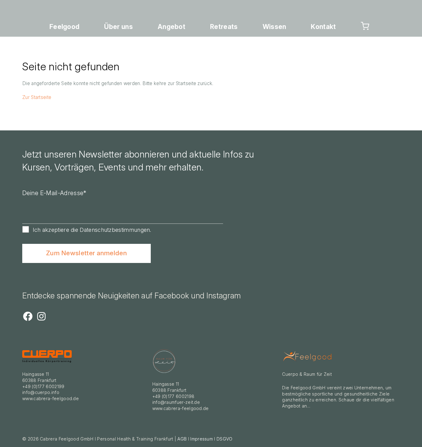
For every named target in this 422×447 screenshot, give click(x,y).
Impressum (201, 438)
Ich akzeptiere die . (92, 230)
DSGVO (225, 438)
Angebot (171, 27)
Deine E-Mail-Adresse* (54, 193)
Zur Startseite (36, 97)
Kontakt (323, 27)
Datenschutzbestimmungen (115, 230)
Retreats (224, 27)
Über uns (118, 27)
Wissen (274, 27)
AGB (182, 438)
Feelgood (64, 27)
